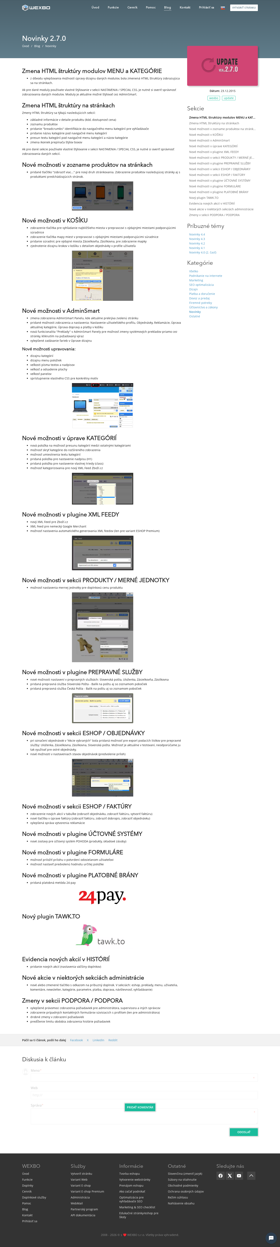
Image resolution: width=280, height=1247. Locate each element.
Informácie (131, 1166)
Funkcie (27, 1179)
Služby (78, 1166)
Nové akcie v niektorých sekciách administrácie (221, 209)
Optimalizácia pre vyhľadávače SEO (131, 1199)
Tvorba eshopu (129, 1174)
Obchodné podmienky (183, 1185)
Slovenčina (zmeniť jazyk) (185, 1174)
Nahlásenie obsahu (181, 1203)
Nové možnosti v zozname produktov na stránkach (223, 129)
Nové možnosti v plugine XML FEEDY (214, 152)
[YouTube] (239, 1176)
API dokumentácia (83, 1215)
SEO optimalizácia (201, 285)
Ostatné (194, 316)
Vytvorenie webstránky (134, 1179)
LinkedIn (98, 1040)
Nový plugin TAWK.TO (204, 198)
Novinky (195, 312)
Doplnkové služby (34, 1197)
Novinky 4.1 (197, 248)
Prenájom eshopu (131, 1185)
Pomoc (26, 1203)
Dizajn (193, 289)
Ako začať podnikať (132, 1191)
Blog (25, 1209)
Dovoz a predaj (199, 298)
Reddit (112, 1040)
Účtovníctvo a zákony (203, 307)
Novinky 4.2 (197, 243)
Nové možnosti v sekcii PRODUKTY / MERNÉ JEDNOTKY (223, 158)
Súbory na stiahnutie (182, 1179)
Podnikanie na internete (205, 276)
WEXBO (31, 1166)
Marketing (196, 280)
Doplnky (27, 1185)
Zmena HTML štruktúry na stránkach (214, 123)
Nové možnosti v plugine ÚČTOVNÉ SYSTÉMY (219, 180)
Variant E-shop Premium (87, 1191)
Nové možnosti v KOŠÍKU (206, 135)
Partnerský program (84, 1209)
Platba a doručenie (202, 294)
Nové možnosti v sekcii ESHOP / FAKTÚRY (217, 175)
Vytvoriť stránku (81, 1174)
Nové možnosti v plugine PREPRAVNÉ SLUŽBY (220, 163)
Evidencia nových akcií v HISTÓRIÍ (212, 203)
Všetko (193, 271)
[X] (230, 1176)
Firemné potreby (200, 303)
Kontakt (27, 1215)
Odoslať (243, 1132)
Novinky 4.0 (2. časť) (202, 252)
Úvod (25, 1174)
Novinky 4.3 (197, 239)
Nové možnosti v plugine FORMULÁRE (215, 186)
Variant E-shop (81, 1185)
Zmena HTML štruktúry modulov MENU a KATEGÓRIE (223, 117)
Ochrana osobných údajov (186, 1191)
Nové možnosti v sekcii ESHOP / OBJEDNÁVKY (219, 169)
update (229, 98)
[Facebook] (220, 1176)
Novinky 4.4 (197, 234)
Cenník (27, 1191)
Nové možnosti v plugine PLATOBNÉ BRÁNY (218, 192)
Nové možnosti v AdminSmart (209, 140)
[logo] (36, 7)
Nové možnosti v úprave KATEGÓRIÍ (213, 146)
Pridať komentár (140, 1107)
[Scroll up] (251, 1176)
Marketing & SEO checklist (137, 1207)
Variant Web (79, 1179)
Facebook (76, 1040)
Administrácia (80, 1197)
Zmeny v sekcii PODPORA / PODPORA (214, 215)
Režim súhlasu (178, 1197)
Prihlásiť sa (29, 1221)
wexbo (213, 98)
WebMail (77, 1203)
